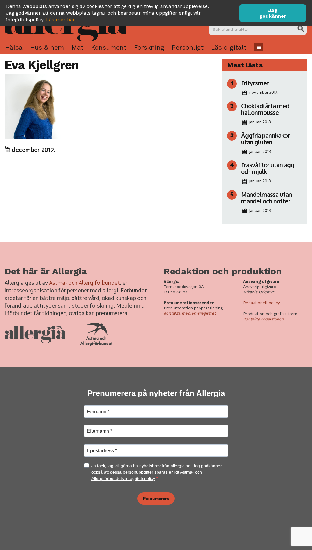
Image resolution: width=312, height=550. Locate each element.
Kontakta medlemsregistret (190, 313)
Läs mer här (60, 20)
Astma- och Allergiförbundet (84, 282)
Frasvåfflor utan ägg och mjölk (267, 168)
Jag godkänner (272, 13)
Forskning (149, 47)
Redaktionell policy (261, 303)
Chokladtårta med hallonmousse (265, 109)
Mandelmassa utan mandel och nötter (266, 197)
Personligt (188, 47)
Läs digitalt (228, 47)
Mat (77, 47)
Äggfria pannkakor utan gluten (265, 138)
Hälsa (14, 47)
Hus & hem (47, 47)
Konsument (108, 47)
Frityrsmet (255, 83)
